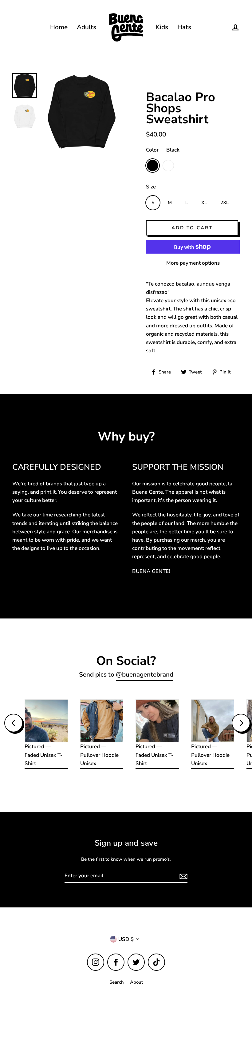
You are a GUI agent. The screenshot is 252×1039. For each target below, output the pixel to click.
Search (116, 982)
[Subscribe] (182, 876)
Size (151, 186)
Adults (86, 27)
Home (59, 27)
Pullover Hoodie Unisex (99, 759)
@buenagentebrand (144, 674)
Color (162, 149)
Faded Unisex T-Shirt (43, 759)
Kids (162, 27)
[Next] (241, 723)
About (136, 982)
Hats (184, 27)
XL (204, 203)
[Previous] (13, 723)
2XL (224, 203)
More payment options (193, 263)
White (168, 165)
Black (152, 165)
